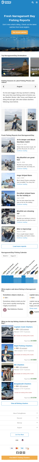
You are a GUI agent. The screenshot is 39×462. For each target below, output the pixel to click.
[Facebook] (17, 453)
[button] (13, 255)
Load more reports (19, 246)
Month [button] (5, 256)
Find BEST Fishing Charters (19, 457)
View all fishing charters (19, 403)
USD (17, 440)
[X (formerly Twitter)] (20, 453)
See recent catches (19, 32)
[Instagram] (24, 453)
